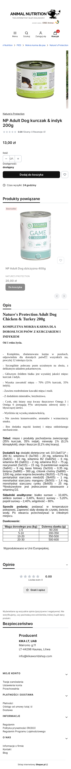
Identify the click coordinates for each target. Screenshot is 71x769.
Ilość (5, 152)
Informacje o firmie (13, 745)
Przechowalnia (11, 688)
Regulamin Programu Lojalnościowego (24, 731)
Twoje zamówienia (13, 681)
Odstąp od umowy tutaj (16, 706)
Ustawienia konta (12, 685)
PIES (19, 45)
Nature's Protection (59, 45)
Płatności (8, 703)
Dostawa (8, 710)
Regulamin (8, 724)
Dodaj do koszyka (31, 174)
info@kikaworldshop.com (35, 656)
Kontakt (7, 749)
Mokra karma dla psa (35, 45)
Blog (5, 752)
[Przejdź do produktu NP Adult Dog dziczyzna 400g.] (35, 235)
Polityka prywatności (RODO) (19, 727)
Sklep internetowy (31, 764)
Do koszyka (15, 287)
